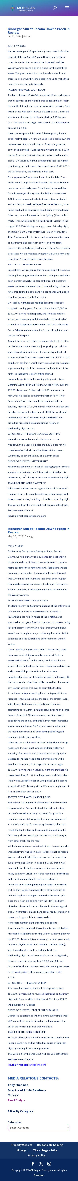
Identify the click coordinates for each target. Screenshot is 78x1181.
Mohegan (22, 1150)
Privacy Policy (37, 1155)
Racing (27, 36)
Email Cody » (16, 1100)
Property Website (21, 1145)
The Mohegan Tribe (45, 1150)
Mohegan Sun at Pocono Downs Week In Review (39, 30)
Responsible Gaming (50, 1145)
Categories (15, 1122)
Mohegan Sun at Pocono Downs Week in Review (39, 530)
